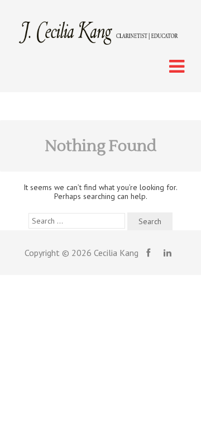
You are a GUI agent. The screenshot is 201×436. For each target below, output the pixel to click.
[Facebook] (148, 252)
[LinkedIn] (167, 252)
